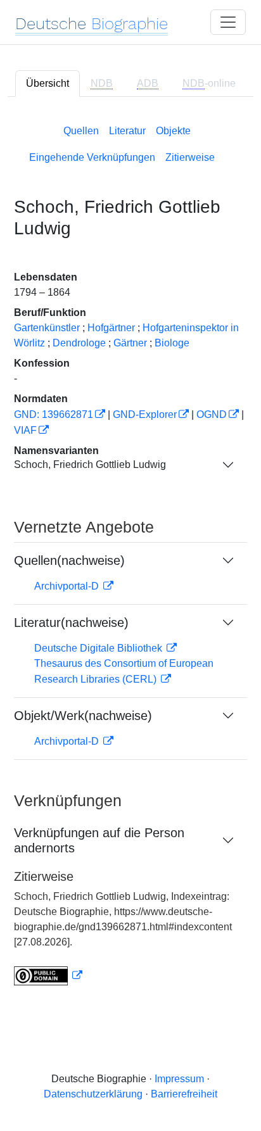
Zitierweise (190, 157)
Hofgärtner (111, 327)
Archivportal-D (67, 586)
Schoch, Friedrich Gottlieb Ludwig (90, 464)
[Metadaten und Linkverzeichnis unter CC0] (48, 975)
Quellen (81, 130)
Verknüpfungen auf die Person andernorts (99, 840)
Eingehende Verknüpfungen (92, 157)
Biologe (172, 343)
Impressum (179, 1078)
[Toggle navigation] (228, 22)
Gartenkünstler (47, 327)
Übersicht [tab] (47, 83)
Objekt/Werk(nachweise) (83, 716)
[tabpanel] (130, 552)
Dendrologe (79, 343)
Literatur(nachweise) (71, 622)
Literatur (127, 130)
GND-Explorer (145, 414)
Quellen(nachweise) (69, 560)
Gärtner (130, 343)
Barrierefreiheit (184, 1094)
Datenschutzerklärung (93, 1094)
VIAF (25, 430)
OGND (211, 414)
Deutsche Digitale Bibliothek (99, 648)
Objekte (173, 130)
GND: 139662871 (53, 414)
